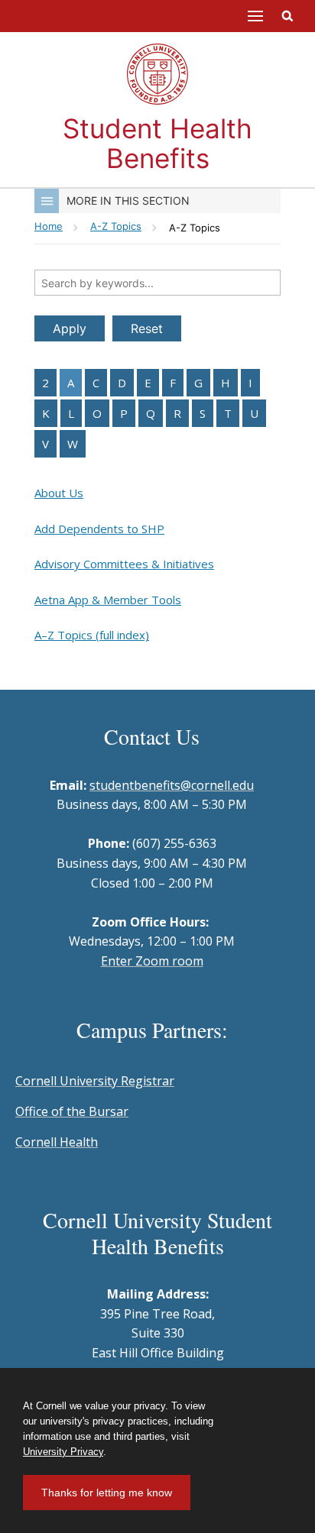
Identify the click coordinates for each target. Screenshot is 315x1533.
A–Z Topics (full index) (91, 634)
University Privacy (63, 1451)
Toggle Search (287, 16)
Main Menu (255, 16)
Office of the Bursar (71, 1111)
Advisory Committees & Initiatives (124, 563)
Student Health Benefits (157, 143)
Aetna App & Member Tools (107, 599)
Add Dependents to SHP (99, 528)
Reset (147, 328)
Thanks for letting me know (106, 1492)
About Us (58, 492)
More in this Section (128, 200)
